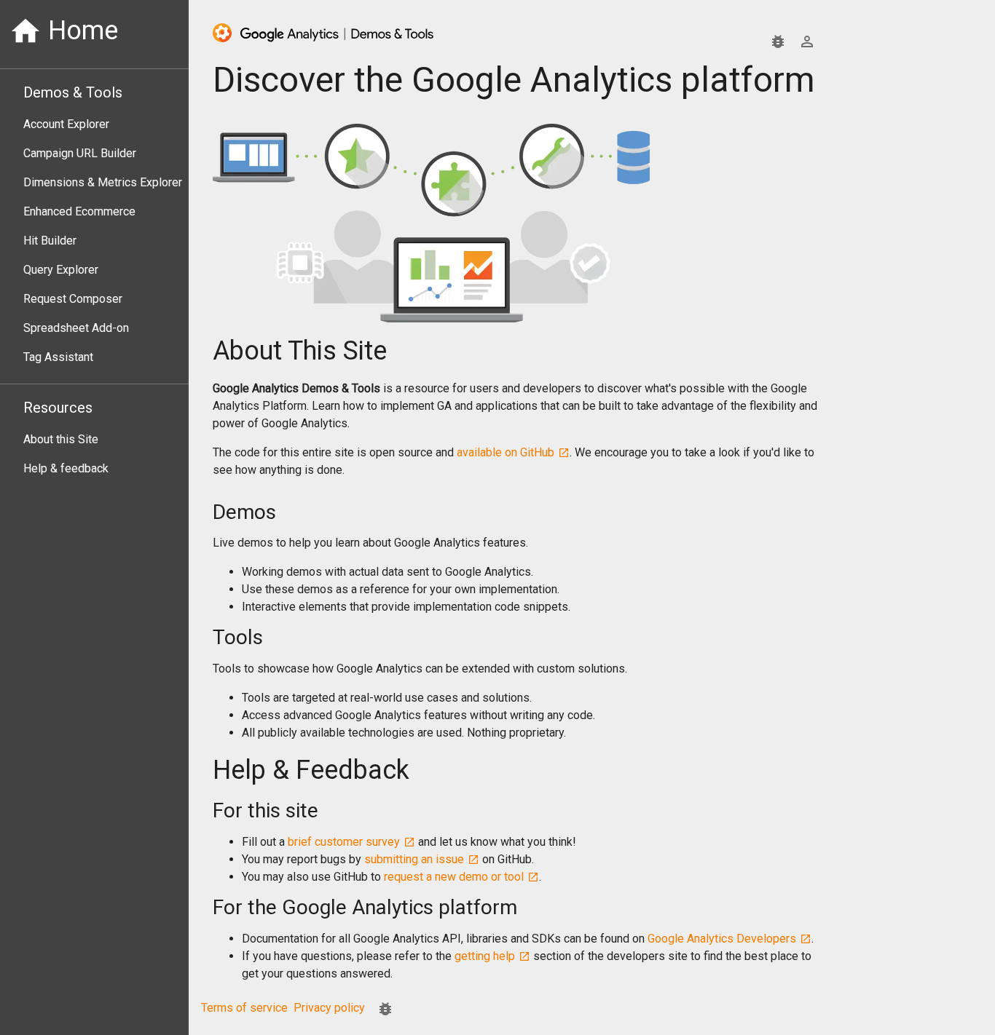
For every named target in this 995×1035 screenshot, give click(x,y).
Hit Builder (49, 240)
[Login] (807, 41)
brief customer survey (344, 842)
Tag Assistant (58, 357)
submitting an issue (414, 859)
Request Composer (72, 299)
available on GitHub (505, 452)
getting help (485, 956)
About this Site (60, 439)
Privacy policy (329, 1008)
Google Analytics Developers (722, 938)
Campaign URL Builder (79, 153)
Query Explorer (60, 270)
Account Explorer (66, 124)
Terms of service (244, 1008)
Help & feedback (66, 468)
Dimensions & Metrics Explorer (102, 182)
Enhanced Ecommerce (79, 211)
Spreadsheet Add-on (76, 328)
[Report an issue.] (778, 41)
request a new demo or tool (454, 877)
